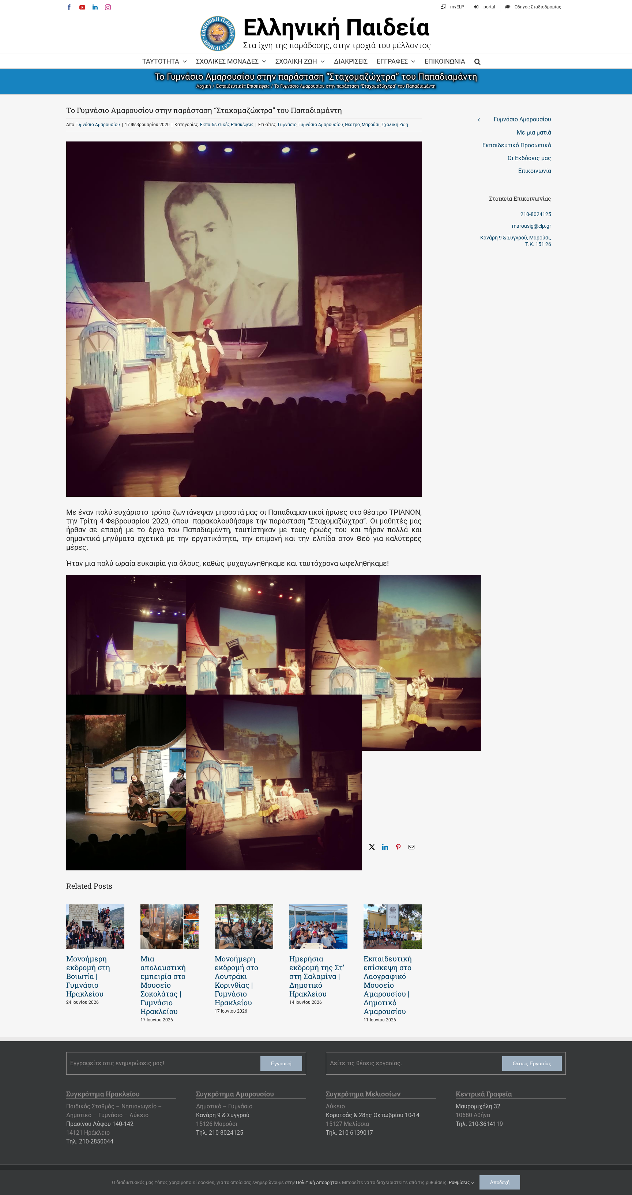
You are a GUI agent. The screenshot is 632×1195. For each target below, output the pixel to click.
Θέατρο (352, 124)
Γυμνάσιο (287, 124)
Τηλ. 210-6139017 (349, 1132)
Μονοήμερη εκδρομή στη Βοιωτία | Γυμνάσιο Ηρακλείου (88, 976)
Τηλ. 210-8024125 (219, 1132)
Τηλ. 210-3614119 (479, 1123)
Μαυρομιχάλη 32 (478, 1106)
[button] (477, 60)
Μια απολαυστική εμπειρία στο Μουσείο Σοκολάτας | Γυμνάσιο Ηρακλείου (163, 985)
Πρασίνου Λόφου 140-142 (99, 1123)
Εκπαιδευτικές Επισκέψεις (226, 124)
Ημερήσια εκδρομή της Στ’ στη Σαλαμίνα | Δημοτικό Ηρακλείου (316, 976)
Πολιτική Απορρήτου (318, 1182)
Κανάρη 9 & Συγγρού (222, 1115)
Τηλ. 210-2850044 (89, 1141)
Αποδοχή (499, 1182)
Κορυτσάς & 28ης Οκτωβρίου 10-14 (373, 1115)
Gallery (95, 926)
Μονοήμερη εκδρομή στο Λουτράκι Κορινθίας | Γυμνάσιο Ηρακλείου (236, 980)
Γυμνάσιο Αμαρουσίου (97, 124)
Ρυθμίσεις (460, 1182)
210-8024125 (535, 214)
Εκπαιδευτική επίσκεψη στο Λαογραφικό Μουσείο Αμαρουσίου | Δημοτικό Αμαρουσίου (388, 985)
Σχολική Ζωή (394, 124)
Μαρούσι (371, 124)
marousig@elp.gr (531, 226)
